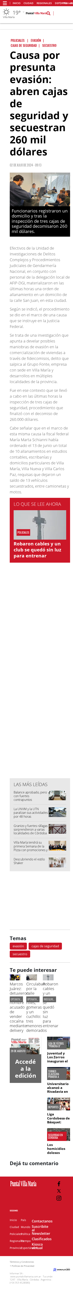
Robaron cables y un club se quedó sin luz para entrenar (37, 549)
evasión (18, 946)
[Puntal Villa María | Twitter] (58, 1191)
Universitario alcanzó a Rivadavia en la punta (58, 1090)
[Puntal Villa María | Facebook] (58, 1183)
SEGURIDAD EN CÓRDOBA (55, 1136)
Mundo (25, 1227)
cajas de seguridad (45, 946)
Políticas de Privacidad (23, 1265)
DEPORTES (53, 1107)
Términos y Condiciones (22, 1261)
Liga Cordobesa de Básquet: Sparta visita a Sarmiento (58, 1122)
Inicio (16, 3)
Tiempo (26, 1241)
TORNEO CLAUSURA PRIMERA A (53, 1074)
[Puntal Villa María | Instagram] (58, 1198)
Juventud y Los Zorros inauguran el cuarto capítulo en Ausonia (57, 1063)
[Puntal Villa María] (23, 1186)
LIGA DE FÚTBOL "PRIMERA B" (56, 1045)
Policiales (16, 1234)
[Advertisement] (40, 697)
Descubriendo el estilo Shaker (29, 861)
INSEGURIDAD (50, 999)
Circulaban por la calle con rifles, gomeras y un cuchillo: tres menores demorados (36, 1007)
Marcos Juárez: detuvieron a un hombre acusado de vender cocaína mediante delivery (19, 1007)
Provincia (16, 1248)
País (23, 1220)
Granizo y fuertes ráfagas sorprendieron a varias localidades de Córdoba (30, 829)
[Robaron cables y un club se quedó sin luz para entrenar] (48, 979)
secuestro (20, 954)
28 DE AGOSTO (18, 1051)
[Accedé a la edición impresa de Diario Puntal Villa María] (25, 1045)
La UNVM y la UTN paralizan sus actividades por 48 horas (31, 812)
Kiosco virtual (37, 1246)
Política (25, 1234)
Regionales (44, 3)
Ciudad (28, 3)
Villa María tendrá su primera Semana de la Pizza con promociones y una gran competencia (30, 848)
